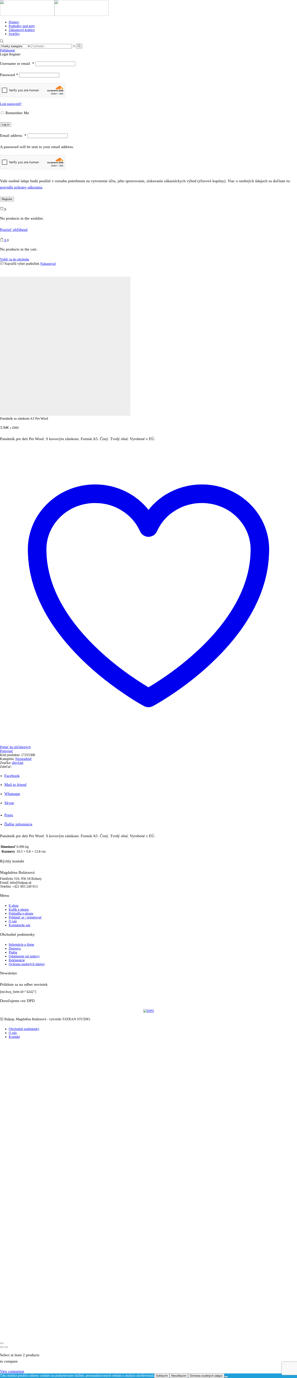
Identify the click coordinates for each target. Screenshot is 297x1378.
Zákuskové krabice (22, 30)
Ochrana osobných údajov (27, 964)
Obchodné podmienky (24, 1029)
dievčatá (17, 763)
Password (9, 75)
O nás (13, 921)
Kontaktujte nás (19, 925)
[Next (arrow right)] (6, 1347)
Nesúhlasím (178, 1375)
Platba (13, 952)
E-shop (13, 905)
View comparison (12, 1371)
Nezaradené (23, 759)
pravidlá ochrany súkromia (21, 187)
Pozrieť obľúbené (14, 229)
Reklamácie (17, 960)
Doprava (15, 948)
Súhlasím (162, 1375)
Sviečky (14, 34)
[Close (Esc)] (1, 1343)
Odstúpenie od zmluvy (24, 956)
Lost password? (11, 104)
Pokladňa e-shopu (21, 913)
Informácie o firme (21, 944)
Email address (13, 135)
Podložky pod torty (22, 26)
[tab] (8, 815)
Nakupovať (48, 264)
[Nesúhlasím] (226, 1376)
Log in (5, 124)
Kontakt (14, 1037)
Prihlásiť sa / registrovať (25, 917)
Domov (14, 22)
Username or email (17, 63)
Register (7, 199)
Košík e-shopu (19, 909)
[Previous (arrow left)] (1, 1347)
